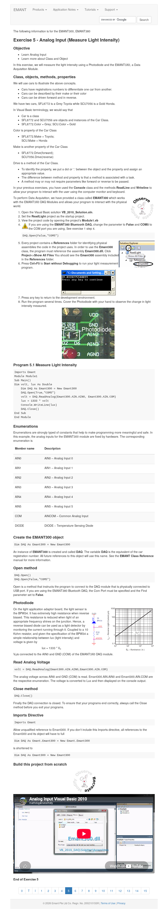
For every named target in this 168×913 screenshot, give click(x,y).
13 (128, 891)
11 (111, 891)
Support (110, 9)
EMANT (20, 9)
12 (120, 891)
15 (145, 891)
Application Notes (64, 9)
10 (103, 891)
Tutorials (90, 9)
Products (39, 9)
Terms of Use (108, 903)
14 (136, 891)
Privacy (121, 903)
